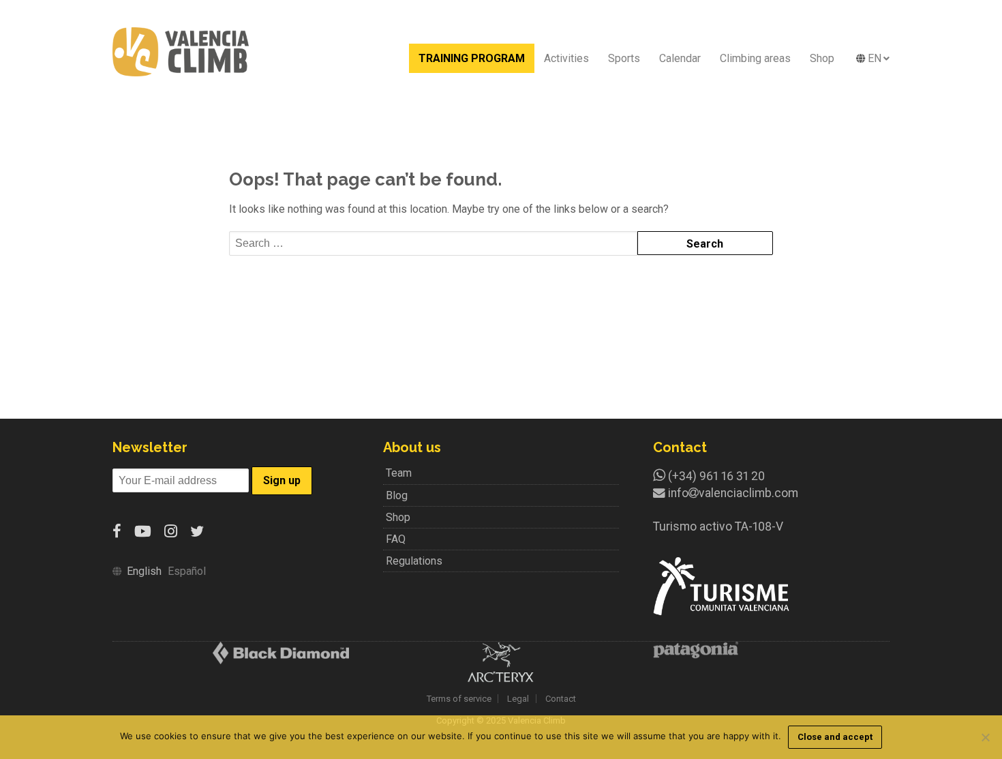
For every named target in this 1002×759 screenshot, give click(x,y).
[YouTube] (142, 531)
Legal (518, 699)
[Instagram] (170, 531)
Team (399, 472)
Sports (624, 58)
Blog (397, 495)
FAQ (396, 539)
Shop (822, 58)
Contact (560, 699)
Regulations (414, 560)
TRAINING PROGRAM (472, 58)
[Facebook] (116, 531)
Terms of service (459, 699)
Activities (566, 58)
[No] (985, 737)
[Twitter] (197, 531)
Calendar (680, 58)
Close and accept (835, 737)
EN (874, 58)
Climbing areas (755, 58)
